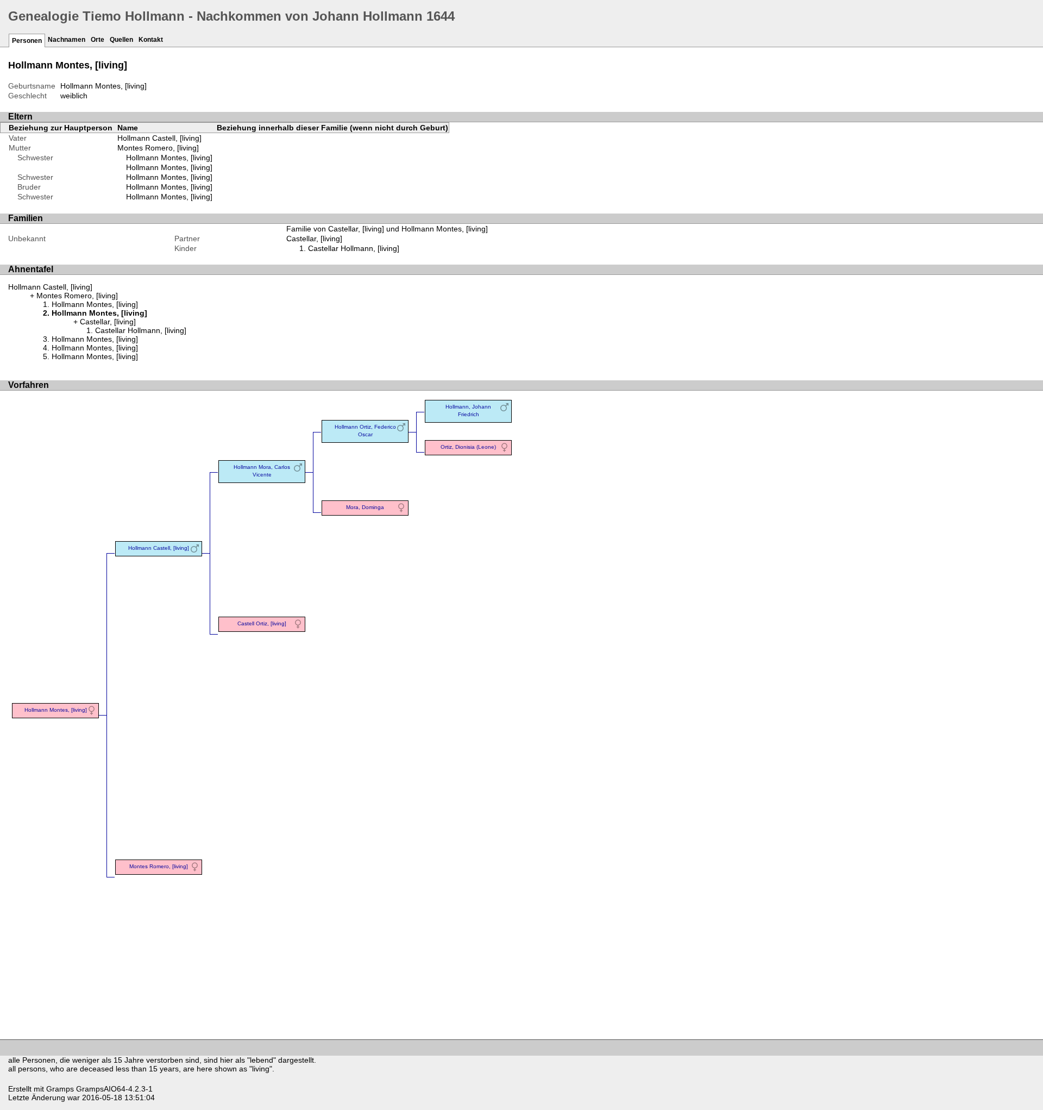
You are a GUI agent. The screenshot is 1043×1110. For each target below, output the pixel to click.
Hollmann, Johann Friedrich (468, 410)
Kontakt (151, 39)
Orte (97, 39)
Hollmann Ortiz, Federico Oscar (365, 430)
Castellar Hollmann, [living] (353, 248)
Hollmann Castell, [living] (159, 138)
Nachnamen (66, 39)
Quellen (121, 39)
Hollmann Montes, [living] (169, 157)
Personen (27, 41)
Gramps (60, 1088)
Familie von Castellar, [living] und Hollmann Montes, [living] (387, 228)
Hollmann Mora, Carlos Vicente (262, 471)
